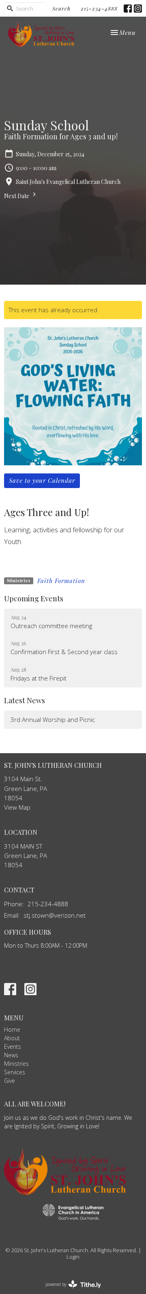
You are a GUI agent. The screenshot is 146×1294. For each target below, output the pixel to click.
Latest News (24, 700)
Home (12, 1029)
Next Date (17, 196)
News (11, 1055)
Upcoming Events (33, 598)
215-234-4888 (99, 8)
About (12, 1038)
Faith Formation (61, 581)
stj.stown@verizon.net (55, 915)
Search (61, 8)
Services (14, 1072)
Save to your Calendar (42, 480)
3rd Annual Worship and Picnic (53, 719)
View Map (17, 807)
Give (9, 1080)
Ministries (16, 1063)
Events (12, 1046)
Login (73, 1256)
